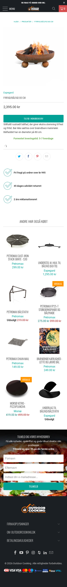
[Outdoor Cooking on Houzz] (39, 553)
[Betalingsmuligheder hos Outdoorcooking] (33, 572)
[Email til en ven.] (47, 156)
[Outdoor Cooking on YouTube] (21, 553)
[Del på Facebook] (28, 156)
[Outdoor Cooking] (33, 8)
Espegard (8, 92)
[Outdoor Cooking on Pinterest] (27, 553)
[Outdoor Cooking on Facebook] (15, 553)
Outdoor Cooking (22, 563)
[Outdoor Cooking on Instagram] (33, 553)
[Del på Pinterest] (37, 156)
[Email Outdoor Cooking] (51, 553)
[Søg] (55, 8)
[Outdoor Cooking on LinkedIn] (45, 553)
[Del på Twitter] (19, 156)
